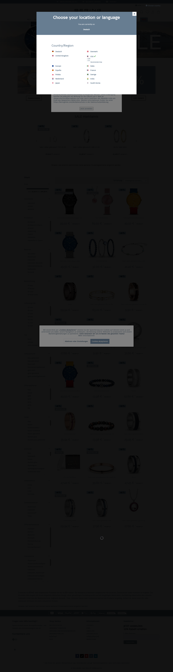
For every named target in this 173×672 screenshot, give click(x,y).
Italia (92, 66)
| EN (88, 59)
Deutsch (58, 51)
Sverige (93, 74)
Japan (57, 83)
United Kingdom (61, 56)
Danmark (94, 51)
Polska (58, 74)
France (93, 70)
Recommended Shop (96, 62)
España (58, 70)
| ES (88, 60)
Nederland (59, 79)
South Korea (95, 83)
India (92, 79)
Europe (58, 66)
